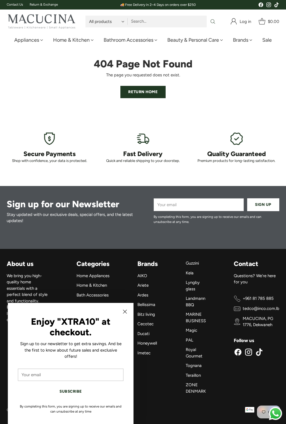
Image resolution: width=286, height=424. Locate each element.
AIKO (142, 275)
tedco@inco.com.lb (261, 308)
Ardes (142, 295)
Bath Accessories (93, 295)
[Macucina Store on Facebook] (261, 6)
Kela (190, 272)
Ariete (143, 285)
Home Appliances (93, 275)
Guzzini (192, 263)
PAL (189, 340)
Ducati (143, 333)
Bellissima (146, 304)
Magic (191, 330)
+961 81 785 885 (258, 298)
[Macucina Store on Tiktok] (276, 6)
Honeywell (147, 343)
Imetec (144, 352)
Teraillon (193, 375)
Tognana (194, 365)
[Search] (213, 21)
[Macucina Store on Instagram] (268, 6)
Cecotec (145, 323)
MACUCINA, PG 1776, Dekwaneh (258, 322)
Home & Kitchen (92, 285)
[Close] (125, 311)
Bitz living (146, 314)
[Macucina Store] (42, 21)
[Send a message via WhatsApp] (275, 413)
